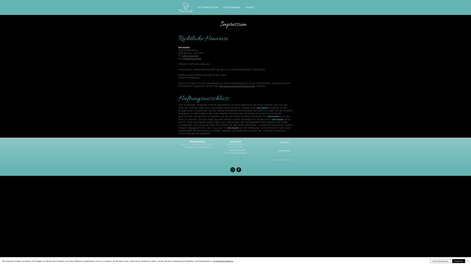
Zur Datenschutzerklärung (223, 261)
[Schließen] (468, 261)
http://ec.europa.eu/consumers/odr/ (237, 86)
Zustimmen (458, 261)
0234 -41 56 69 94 (190, 56)
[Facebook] (238, 169)
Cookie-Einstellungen (440, 261)
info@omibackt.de (192, 59)
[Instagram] (232, 169)
